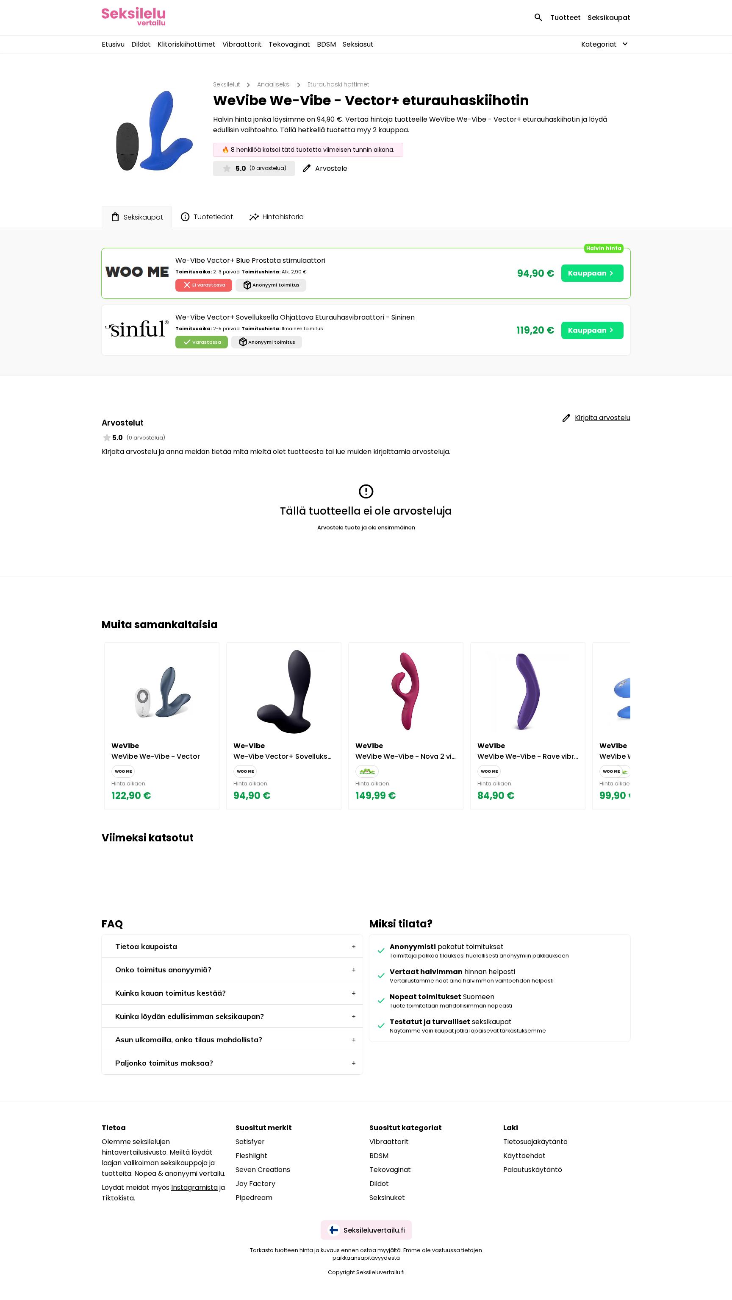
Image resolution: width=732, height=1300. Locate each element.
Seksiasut (358, 44)
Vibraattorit (242, 44)
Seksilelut (226, 84)
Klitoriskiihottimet (187, 44)
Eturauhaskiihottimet (338, 84)
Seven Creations (263, 1170)
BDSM (326, 44)
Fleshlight (251, 1156)
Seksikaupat (609, 17)
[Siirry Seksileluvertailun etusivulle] (133, 17)
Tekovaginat (289, 44)
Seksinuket (387, 1198)
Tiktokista (118, 1198)
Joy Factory (255, 1184)
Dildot (141, 44)
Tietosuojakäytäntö (535, 1142)
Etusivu (113, 44)
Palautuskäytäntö (532, 1170)
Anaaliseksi (274, 84)
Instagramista (194, 1187)
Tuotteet (565, 17)
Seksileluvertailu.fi (374, 1230)
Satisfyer (250, 1142)
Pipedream (254, 1198)
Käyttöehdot (524, 1156)
